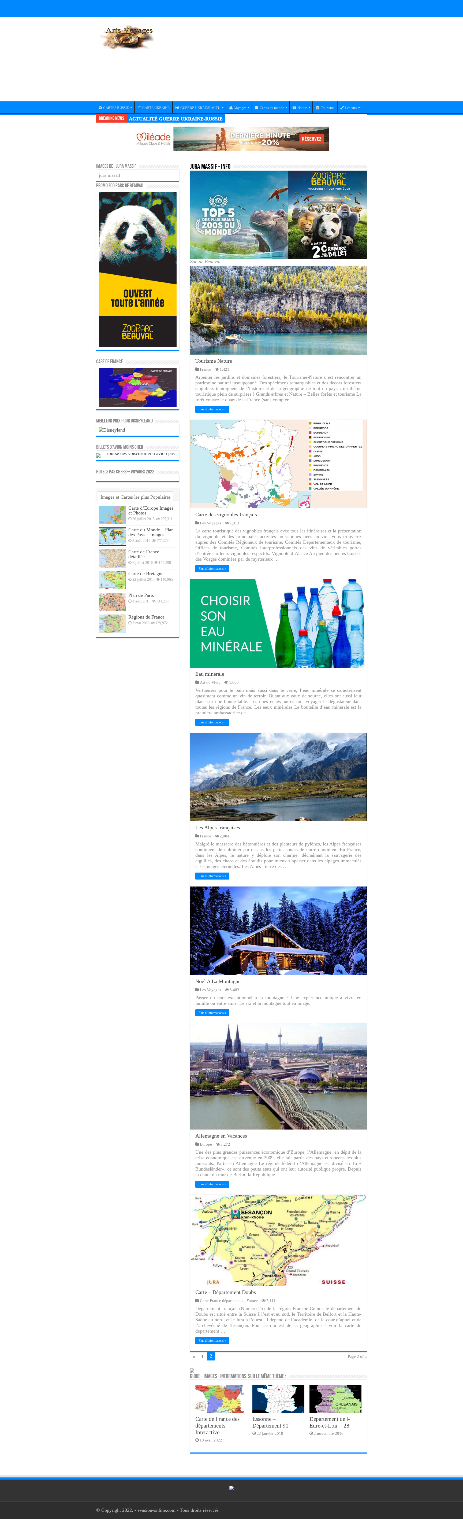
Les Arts (351, 108)
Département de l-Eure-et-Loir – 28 (329, 1422)
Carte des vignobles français (226, 514)
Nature (302, 108)
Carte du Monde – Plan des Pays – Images (151, 532)
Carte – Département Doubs (225, 1292)
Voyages (240, 108)
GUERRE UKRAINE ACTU (200, 108)
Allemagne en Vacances (221, 1136)
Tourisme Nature (213, 361)
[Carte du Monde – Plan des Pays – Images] (112, 536)
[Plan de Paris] (112, 602)
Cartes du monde (272, 108)
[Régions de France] (112, 624)
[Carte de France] (138, 386)
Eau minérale (209, 674)
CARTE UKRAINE (156, 108)
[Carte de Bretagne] (112, 580)
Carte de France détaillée (143, 554)
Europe (206, 1144)
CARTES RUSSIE (116, 108)
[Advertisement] (265, 62)
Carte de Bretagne (145, 573)
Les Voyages (210, 523)
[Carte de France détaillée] (112, 558)
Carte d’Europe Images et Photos (150, 510)
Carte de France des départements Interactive (217, 1426)
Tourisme (327, 108)
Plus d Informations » (212, 409)
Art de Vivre (210, 682)
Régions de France (146, 617)
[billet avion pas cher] (137, 455)
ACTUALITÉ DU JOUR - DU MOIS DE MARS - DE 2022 (190, 119)
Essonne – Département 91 (270, 1422)
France (205, 369)
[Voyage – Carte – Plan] (127, 36)
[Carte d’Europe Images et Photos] (112, 515)
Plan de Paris (141, 595)
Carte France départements (222, 1300)
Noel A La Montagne (218, 981)
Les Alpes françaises (217, 827)
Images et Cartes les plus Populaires (135, 497)
